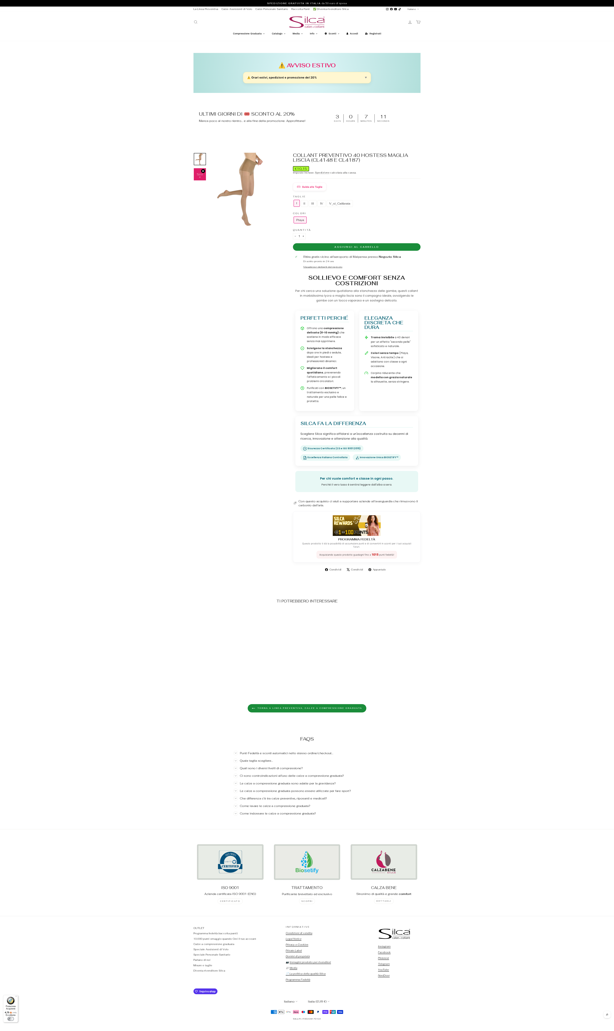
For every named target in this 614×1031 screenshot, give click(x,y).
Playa (300, 220)
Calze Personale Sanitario (271, 9)
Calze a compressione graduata (213, 944)
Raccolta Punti (300, 9)
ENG (251, 894)
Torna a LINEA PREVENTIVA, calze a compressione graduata (309, 708)
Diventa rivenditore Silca (209, 970)
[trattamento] (307, 862)
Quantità (302, 229)
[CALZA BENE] (384, 861)
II (304, 203)
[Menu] (16, 997)
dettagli (383, 901)
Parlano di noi (201, 959)
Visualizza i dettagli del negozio (322, 266)
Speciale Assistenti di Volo (210, 949)
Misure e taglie (202, 965)
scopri (307, 901)
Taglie (299, 196)
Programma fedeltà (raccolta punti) (215, 933)
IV (321, 203)
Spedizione (322, 172)
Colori (299, 213)
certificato (230, 901)
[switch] (11, 1019)
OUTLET (199, 928)
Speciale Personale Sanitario (211, 954)
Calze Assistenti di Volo (236, 9)
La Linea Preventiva (205, 9)
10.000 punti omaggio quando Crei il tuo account (224, 938)
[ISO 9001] (230, 861)
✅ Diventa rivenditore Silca (331, 9)
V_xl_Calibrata (339, 203)
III (312, 203)
